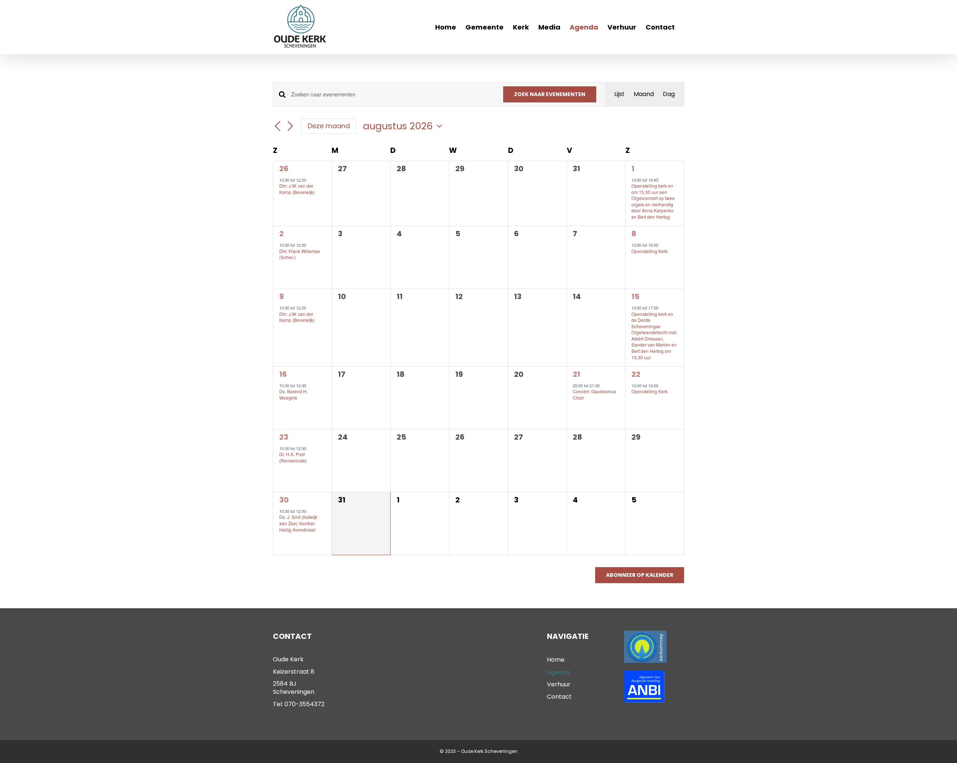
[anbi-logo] (644, 673)
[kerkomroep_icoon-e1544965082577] (645, 633)
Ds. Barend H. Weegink (293, 394)
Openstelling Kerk (649, 251)
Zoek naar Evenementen (549, 94)
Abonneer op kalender (639, 575)
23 (283, 437)
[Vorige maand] (277, 126)
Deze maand (329, 125)
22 (635, 374)
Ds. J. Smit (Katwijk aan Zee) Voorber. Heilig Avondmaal (298, 523)
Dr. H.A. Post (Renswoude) (293, 457)
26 (284, 168)
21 (576, 374)
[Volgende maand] (290, 126)
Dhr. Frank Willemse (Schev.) (299, 254)
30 (284, 500)
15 (635, 296)
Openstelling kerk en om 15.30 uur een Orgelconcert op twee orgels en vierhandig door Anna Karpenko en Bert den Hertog (653, 201)
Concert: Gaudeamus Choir (594, 394)
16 (283, 374)
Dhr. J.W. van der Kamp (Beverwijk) (297, 188)
